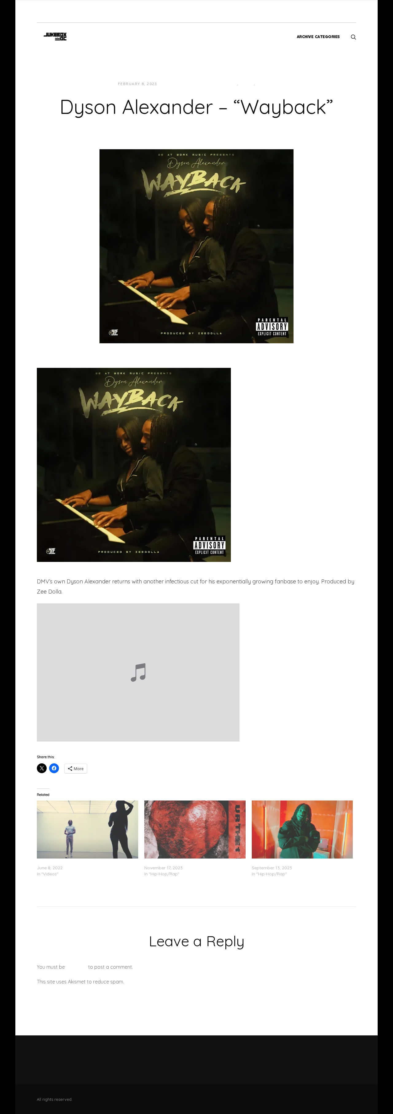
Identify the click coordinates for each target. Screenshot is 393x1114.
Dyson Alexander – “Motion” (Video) (288, 861)
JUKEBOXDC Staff (183, 84)
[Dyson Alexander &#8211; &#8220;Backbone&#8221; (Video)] (87, 829)
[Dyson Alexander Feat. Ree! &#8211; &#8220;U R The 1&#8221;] (195, 829)
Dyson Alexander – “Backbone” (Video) (76, 861)
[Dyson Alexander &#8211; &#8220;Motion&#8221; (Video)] (302, 829)
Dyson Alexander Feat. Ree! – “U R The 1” (185, 861)
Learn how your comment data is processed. (176, 982)
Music (263, 84)
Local (247, 84)
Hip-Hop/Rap (223, 84)
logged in (76, 967)
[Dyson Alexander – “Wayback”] (196, 246)
